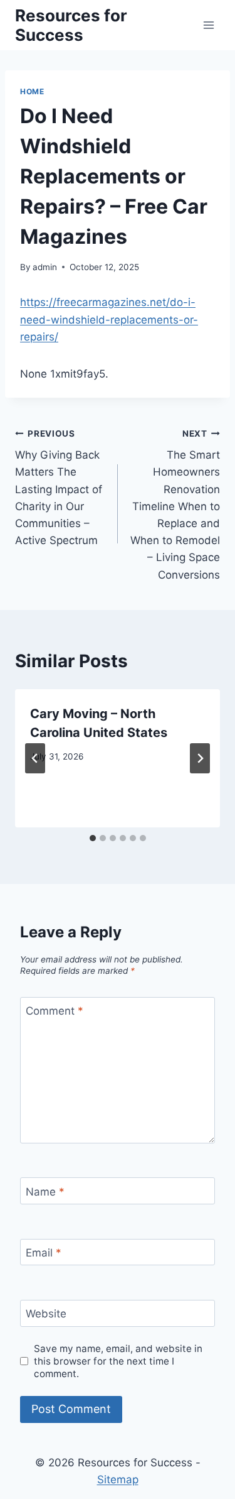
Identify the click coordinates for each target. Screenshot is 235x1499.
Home (32, 91)
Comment (54, 1011)
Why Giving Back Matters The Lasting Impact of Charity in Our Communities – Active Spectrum (58, 487)
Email (43, 1252)
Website (46, 1313)
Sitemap (117, 1479)
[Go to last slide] (35, 758)
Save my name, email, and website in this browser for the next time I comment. (118, 1361)
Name (45, 1191)
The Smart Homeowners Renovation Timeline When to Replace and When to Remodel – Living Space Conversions (175, 504)
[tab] (93, 838)
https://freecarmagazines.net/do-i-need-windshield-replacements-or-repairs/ (109, 319)
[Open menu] (208, 25)
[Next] (200, 758)
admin (45, 267)
